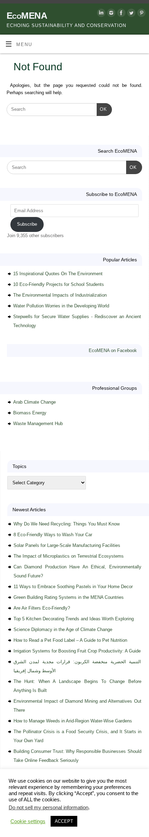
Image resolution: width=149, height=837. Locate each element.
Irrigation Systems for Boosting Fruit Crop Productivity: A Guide (77, 651)
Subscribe (27, 224)
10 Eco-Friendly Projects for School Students (58, 284)
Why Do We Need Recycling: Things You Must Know (67, 523)
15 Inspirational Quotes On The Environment (58, 273)
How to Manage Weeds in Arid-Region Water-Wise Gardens (73, 720)
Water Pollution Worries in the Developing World (61, 305)
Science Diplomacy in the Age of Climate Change (63, 629)
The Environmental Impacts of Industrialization (60, 295)
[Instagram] (110, 14)
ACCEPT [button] (64, 821)
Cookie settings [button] (27, 821)
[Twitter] (130, 14)
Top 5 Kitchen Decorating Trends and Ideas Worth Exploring (74, 618)
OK (102, 109)
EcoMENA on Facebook (113, 350)
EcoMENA (27, 15)
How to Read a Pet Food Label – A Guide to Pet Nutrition (70, 640)
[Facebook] (120, 14)
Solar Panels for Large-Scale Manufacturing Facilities (67, 545)
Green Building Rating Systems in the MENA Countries (69, 597)
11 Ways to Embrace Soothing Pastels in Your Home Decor (73, 586)
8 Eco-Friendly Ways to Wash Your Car (53, 534)
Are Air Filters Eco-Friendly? (42, 608)
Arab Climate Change (34, 402)
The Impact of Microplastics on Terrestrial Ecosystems (69, 556)
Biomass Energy (29, 412)
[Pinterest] (140, 14)
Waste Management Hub (38, 423)
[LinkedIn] (100, 14)
